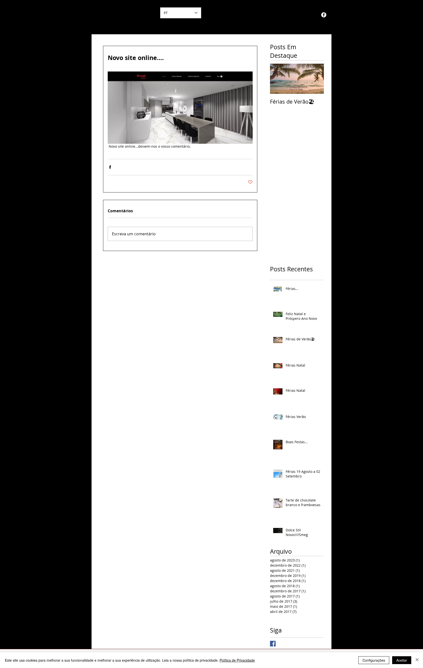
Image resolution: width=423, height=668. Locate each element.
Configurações (374, 660)
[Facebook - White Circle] (323, 14)
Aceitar (401, 660)
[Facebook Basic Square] (273, 643)
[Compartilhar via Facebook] (110, 167)
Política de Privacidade (237, 660)
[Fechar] (417, 660)
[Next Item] (316, 79)
